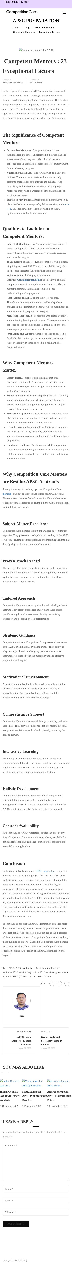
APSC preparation (45, 871)
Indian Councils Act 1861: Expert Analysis (9, 1096)
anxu (21, 1015)
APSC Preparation (44, 27)
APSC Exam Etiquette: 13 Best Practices (21, 1041)
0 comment (36, 82)
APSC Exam (39, 968)
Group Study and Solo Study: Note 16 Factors (52, 1041)
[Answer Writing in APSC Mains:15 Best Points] (59, 1083)
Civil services (47, 972)
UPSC (16, 976)
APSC (11, 968)
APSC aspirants (24, 968)
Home (16, 27)
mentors (7, 493)
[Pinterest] (66, 983)
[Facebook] (51, 983)
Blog (27, 27)
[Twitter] (59, 983)
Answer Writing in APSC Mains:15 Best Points (59, 1096)
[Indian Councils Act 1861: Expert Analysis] (11, 1083)
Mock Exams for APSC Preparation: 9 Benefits (34, 1096)
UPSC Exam (44, 976)
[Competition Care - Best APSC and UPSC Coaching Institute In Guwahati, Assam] (22, 12)
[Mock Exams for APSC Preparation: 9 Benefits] (34, 1083)
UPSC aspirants (29, 976)
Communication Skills (29, 279)
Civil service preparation (26, 972)
